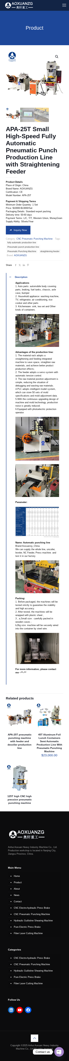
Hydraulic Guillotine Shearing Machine (33, 920)
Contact (18, 901)
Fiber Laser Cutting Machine (28, 933)
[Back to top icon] (34, 1038)
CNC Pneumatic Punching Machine (34, 238)
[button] (57, 56)
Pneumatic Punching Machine (21, 251)
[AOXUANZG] (19, 5)
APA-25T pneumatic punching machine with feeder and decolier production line (19, 741)
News (16, 895)
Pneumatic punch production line (23, 247)
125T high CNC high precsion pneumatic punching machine (19, 799)
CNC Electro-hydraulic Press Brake (32, 908)
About (17, 888)
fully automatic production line (21, 242)
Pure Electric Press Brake (27, 927)
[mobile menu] (64, 5)
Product (18, 882)
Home (17, 876)
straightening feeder (49, 251)
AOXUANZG (20, 255)
